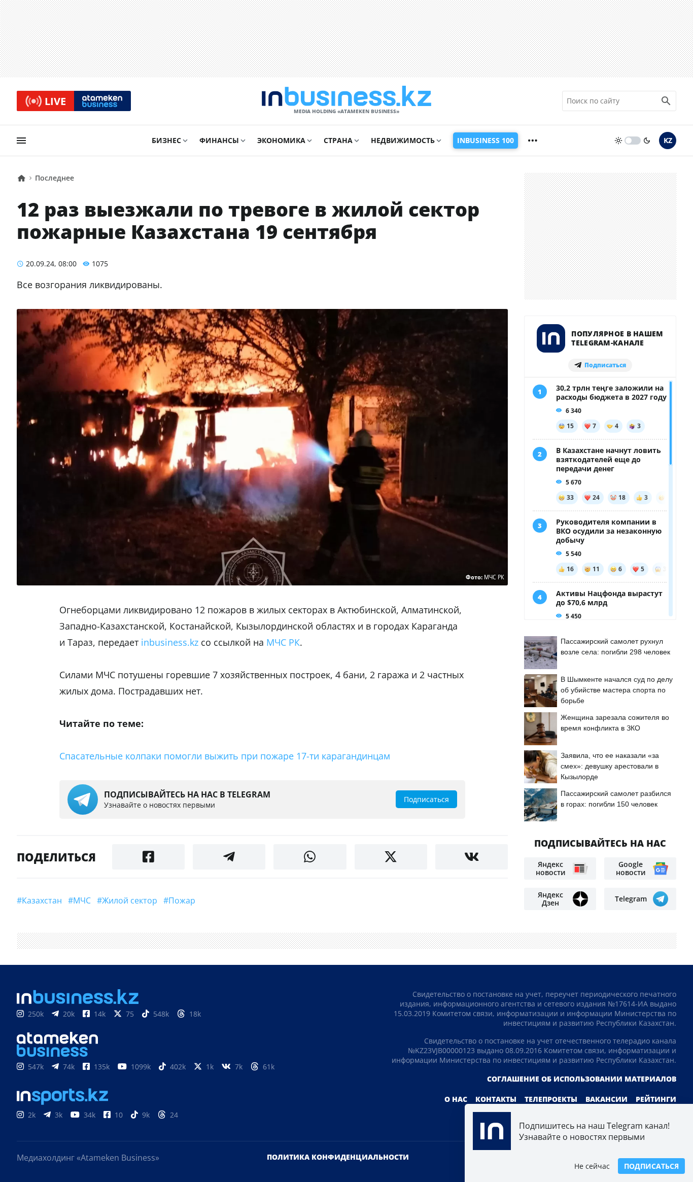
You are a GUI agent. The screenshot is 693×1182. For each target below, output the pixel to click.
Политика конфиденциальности (338, 1157)
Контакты (495, 1099)
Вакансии (606, 1099)
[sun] (618, 140)
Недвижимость (403, 140)
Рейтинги (656, 1099)
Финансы (219, 140)
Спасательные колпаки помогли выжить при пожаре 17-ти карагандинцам (224, 756)
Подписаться (651, 1166)
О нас (455, 1099)
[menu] (21, 140)
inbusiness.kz (169, 642)
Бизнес (166, 140)
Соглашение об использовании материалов (581, 1079)
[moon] (647, 140)
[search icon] (666, 101)
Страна (338, 140)
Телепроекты (551, 1099)
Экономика (281, 140)
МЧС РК (283, 642)
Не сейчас (592, 1166)
